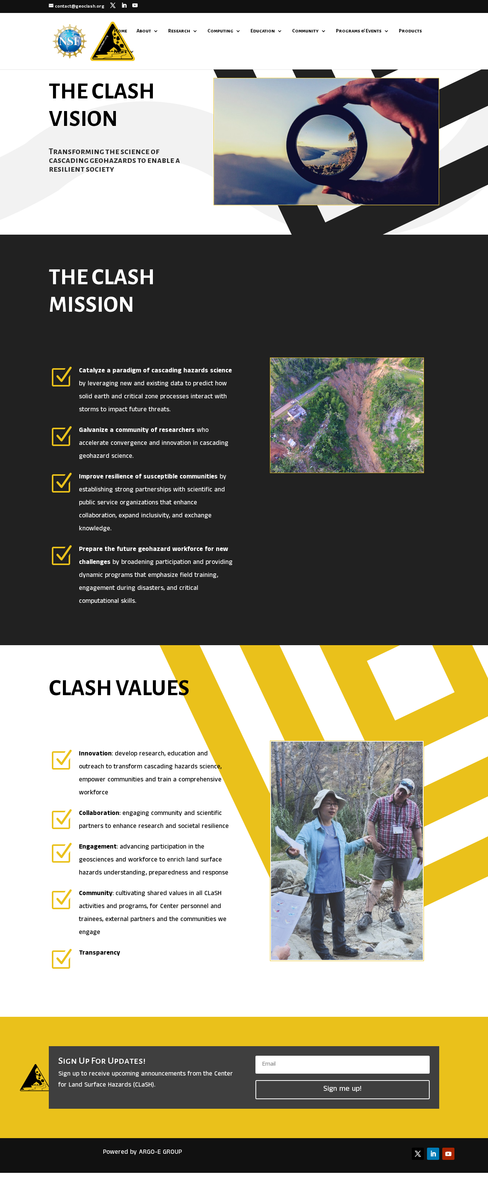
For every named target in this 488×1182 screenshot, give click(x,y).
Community (305, 31)
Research (179, 31)
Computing (220, 31)
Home (120, 31)
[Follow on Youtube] (448, 1154)
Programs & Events (359, 31)
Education (262, 31)
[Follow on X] (418, 1154)
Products (410, 31)
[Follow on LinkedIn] (433, 1154)
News (120, 51)
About (143, 31)
